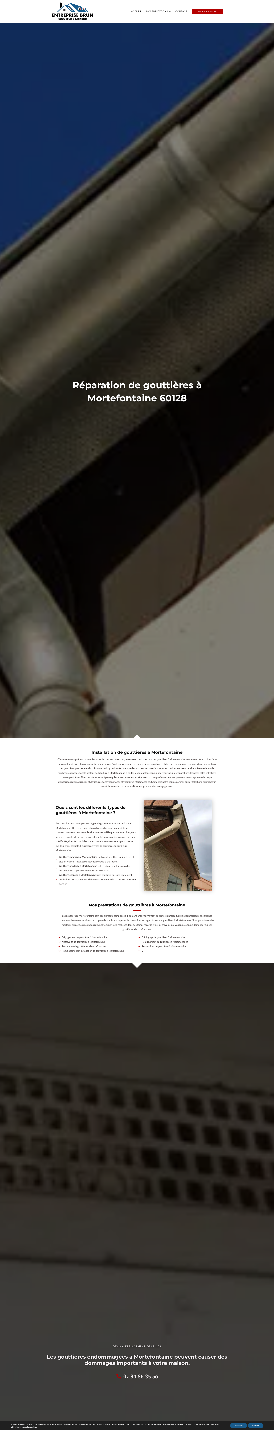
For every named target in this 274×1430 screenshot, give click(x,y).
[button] (207, 11)
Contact (181, 11)
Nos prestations (157, 11)
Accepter (238, 1425)
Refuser (255, 1425)
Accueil (136, 11)
